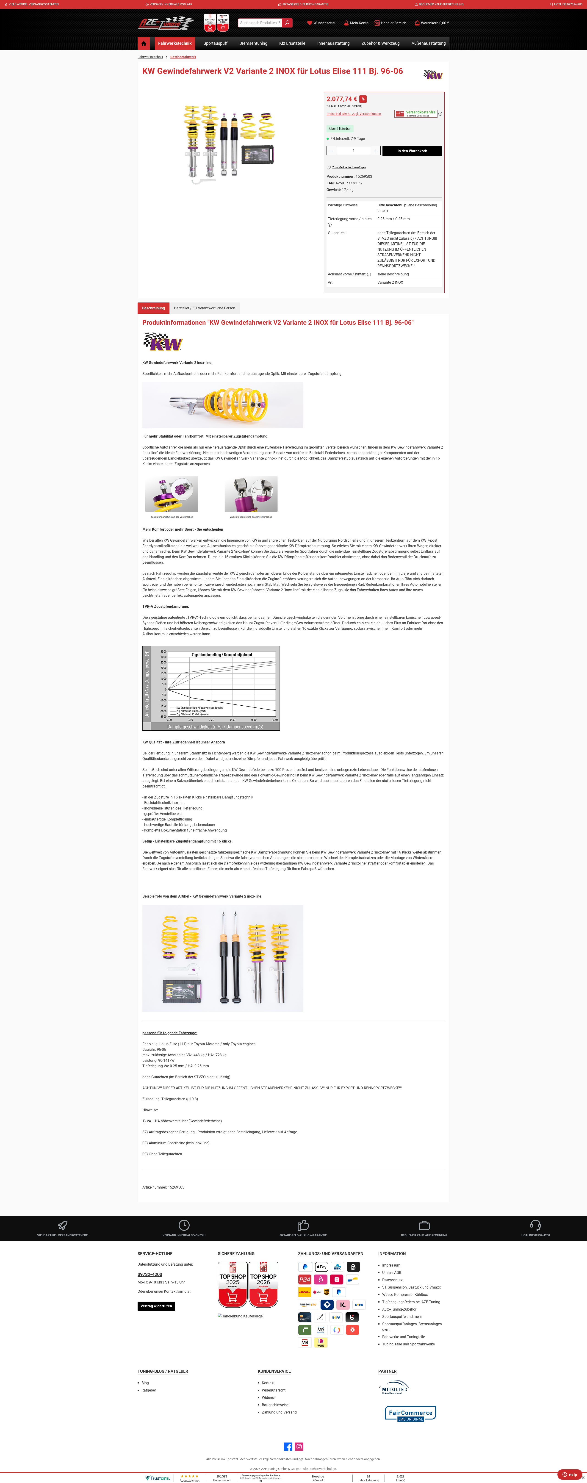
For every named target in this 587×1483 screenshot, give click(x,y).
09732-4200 (150, 1274)
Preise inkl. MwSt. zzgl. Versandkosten (354, 114)
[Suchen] (287, 23)
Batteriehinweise (275, 1405)
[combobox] (260, 23)
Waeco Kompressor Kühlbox (405, 1294)
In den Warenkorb (412, 151)
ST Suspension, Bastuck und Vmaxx (411, 1287)
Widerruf (269, 1397)
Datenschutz (392, 1280)
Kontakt (268, 1383)
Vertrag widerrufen (156, 1306)
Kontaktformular (177, 1291)
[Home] (144, 43)
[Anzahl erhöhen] (376, 150)
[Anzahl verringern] (331, 150)
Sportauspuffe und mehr (402, 1316)
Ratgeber (148, 1390)
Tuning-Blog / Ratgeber (163, 1371)
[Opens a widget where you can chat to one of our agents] (569, 1475)
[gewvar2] (228, 141)
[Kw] (433, 75)
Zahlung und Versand (279, 1412)
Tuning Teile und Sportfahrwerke (408, 1344)
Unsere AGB (391, 1272)
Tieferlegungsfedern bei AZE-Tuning (411, 1302)
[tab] (153, 308)
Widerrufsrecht (273, 1390)
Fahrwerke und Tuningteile (403, 1337)
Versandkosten (281, 1459)
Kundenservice (274, 1371)
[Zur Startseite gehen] (166, 23)
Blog (145, 1383)
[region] (228, 141)
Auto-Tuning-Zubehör (399, 1309)
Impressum (391, 1265)
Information (392, 1253)
